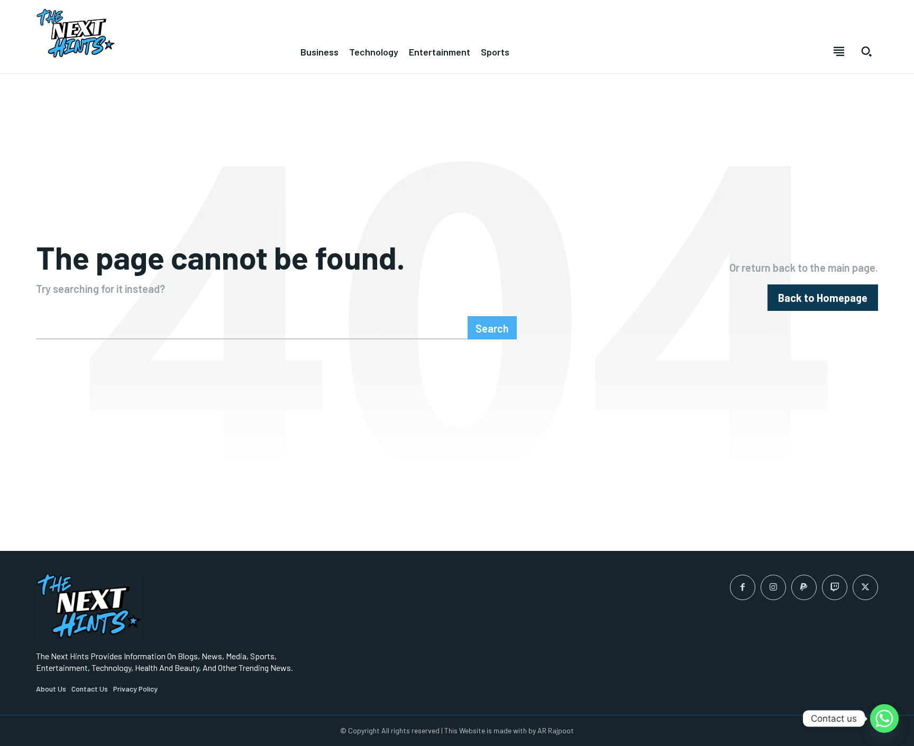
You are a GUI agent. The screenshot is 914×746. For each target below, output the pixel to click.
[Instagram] (773, 587)
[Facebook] (742, 587)
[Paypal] (804, 587)
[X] (865, 587)
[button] (866, 51)
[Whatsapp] (884, 718)
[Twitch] (834, 587)
